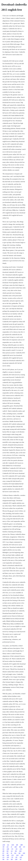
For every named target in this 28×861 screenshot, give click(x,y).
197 (20, 859)
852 (15, 853)
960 (3, 859)
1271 (12, 855)
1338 (12, 844)
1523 (17, 855)
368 (12, 859)
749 (3, 846)
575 (12, 849)
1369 (8, 849)
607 (7, 853)
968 (20, 846)
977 (24, 846)
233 (7, 846)
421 (8, 844)
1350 (4, 844)
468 (17, 844)
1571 (21, 849)
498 (3, 851)
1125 (21, 857)
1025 (20, 851)
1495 (8, 855)
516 (7, 859)
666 (16, 851)
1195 (8, 857)
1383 (22, 855)
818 (7, 851)
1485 (15, 846)
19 (11, 846)
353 (3, 849)
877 (3, 853)
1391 (24, 853)
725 (12, 857)
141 (12, 851)
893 (3, 855)
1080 (21, 844)
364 (19, 853)
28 (11, 853)
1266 (16, 859)
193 (16, 849)
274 (3, 857)
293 (16, 857)
